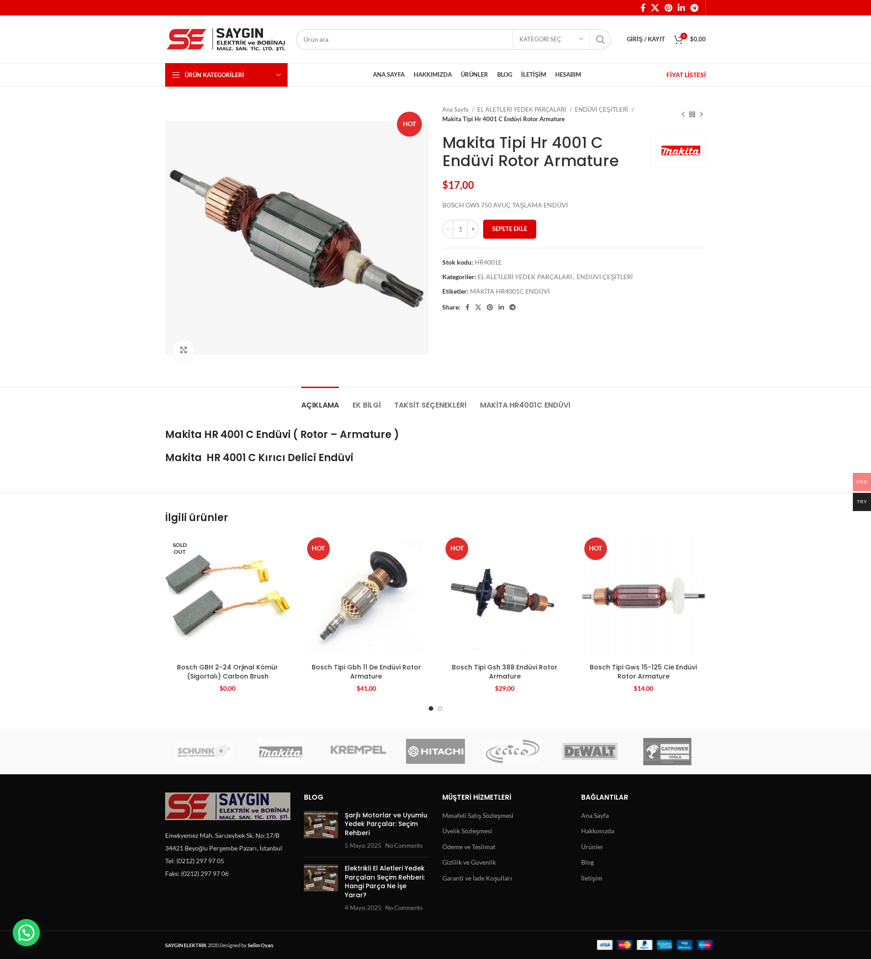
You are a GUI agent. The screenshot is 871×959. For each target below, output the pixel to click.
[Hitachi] (435, 751)
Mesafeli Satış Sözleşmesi (478, 815)
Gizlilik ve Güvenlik (469, 862)
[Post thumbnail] (321, 830)
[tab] (320, 400)
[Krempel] (358, 751)
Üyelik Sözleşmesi (467, 831)
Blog (587, 862)
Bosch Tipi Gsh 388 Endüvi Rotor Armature (505, 672)
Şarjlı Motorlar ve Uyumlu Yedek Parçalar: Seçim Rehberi (386, 824)
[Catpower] (667, 751)
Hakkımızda (597, 831)
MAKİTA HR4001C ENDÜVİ (510, 291)
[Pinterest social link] (668, 8)
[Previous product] (683, 114)
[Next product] (701, 114)
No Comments (404, 845)
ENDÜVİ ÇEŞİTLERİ (602, 109)
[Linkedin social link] (681, 8)
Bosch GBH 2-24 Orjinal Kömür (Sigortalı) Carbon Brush (227, 672)
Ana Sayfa (456, 109)
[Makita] (280, 751)
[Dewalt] (589, 751)
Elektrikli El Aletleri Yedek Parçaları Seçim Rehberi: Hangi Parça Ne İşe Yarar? (385, 882)
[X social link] (655, 8)
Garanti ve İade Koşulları (477, 878)
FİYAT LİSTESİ (686, 75)
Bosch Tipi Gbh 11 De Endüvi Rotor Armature (366, 672)
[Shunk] (203, 751)
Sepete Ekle (509, 228)
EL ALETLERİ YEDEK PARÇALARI (522, 109)
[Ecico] (512, 751)
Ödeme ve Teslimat (468, 847)
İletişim (591, 878)
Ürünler (592, 847)
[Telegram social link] (694, 8)
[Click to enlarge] (183, 350)
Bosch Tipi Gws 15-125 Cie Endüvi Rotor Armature (643, 672)
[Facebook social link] (643, 8)
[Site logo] (226, 38)
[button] (26, 932)
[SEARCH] (600, 39)
